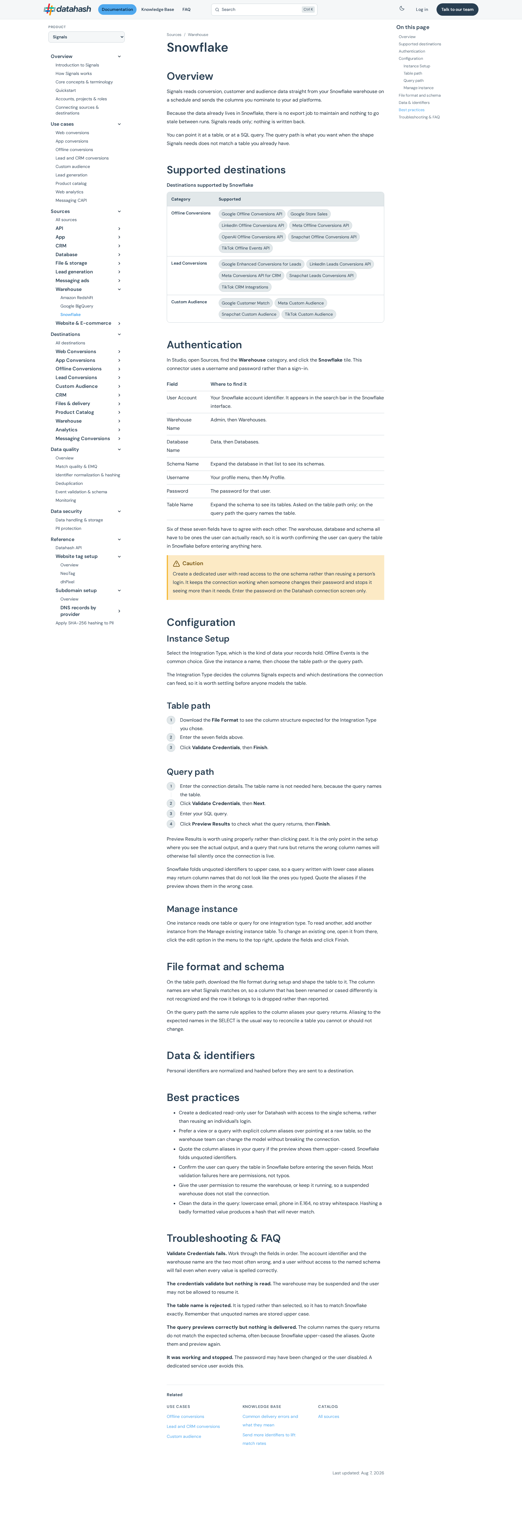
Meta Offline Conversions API (320, 225)
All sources (328, 1416)
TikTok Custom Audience (309, 314)
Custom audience (184, 1436)
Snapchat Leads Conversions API (321, 275)
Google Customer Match (245, 303)
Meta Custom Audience (301, 303)
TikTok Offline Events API (245, 248)
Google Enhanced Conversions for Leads (261, 264)
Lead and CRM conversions (193, 1426)
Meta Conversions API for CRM (251, 275)
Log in (422, 9)
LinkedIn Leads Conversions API (340, 264)
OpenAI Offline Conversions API (252, 237)
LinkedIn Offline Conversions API (253, 225)
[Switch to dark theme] (402, 9)
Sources (174, 34)
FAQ (186, 9)
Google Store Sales (309, 214)
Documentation (117, 9)
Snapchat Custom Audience (249, 314)
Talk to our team (457, 9)
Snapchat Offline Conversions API (323, 237)
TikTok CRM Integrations (245, 287)
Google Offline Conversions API (252, 214)
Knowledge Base (157, 9)
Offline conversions (185, 1416)
